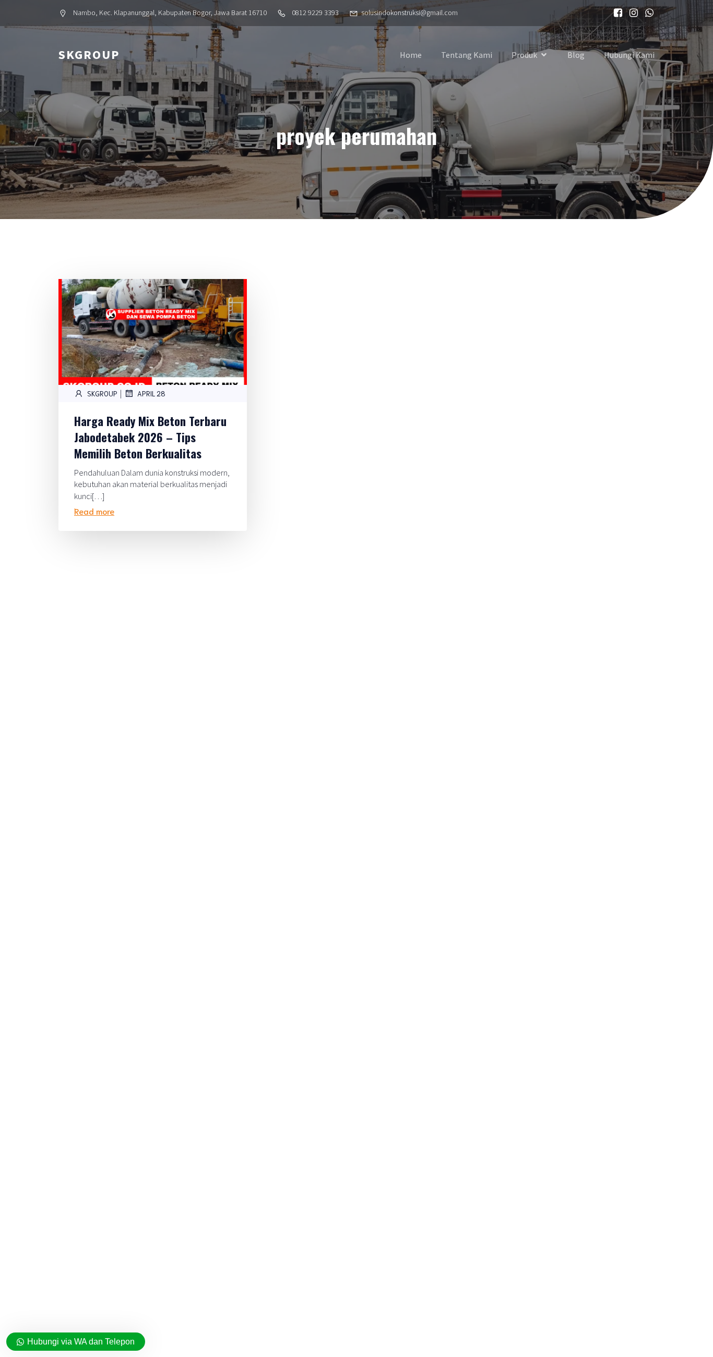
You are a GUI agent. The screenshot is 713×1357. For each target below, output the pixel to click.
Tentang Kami (466, 55)
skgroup (102, 393)
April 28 (151, 393)
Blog (576, 55)
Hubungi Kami (629, 55)
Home (411, 55)
